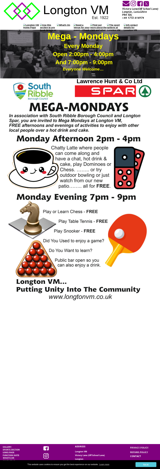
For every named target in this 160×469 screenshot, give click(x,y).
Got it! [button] (146, 465)
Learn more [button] (104, 464)
